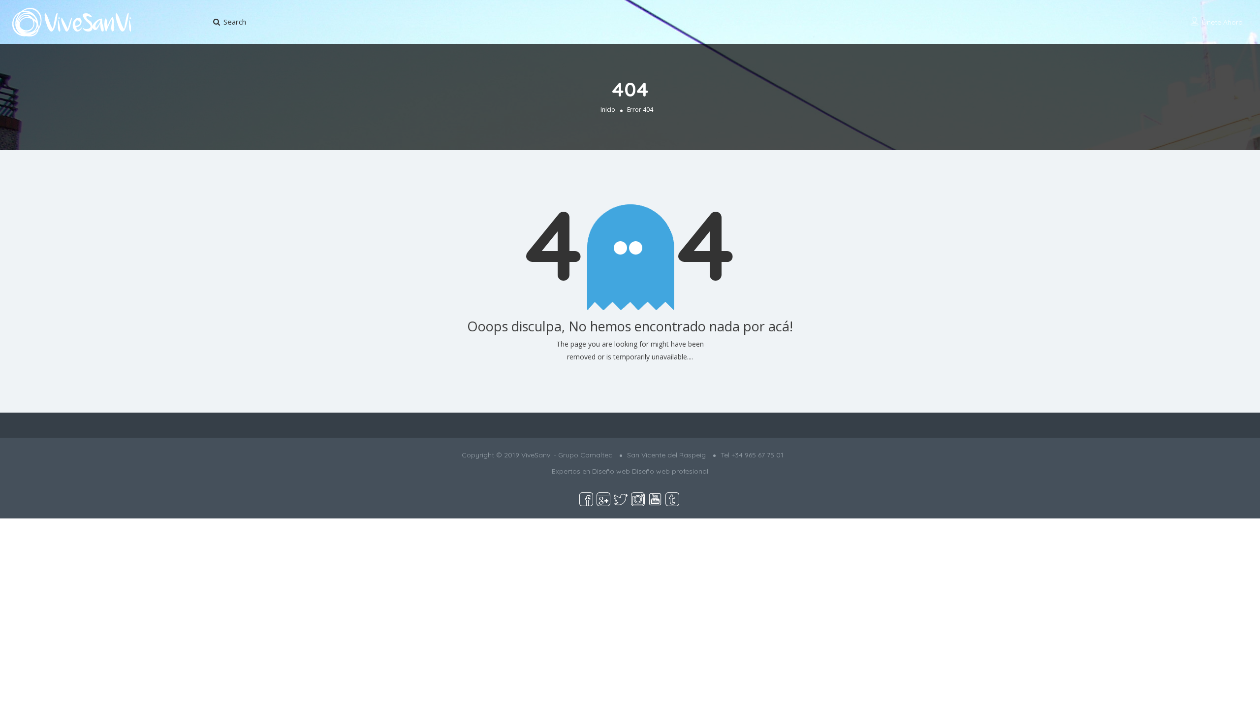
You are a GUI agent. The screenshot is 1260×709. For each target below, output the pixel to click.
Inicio (607, 109)
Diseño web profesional (670, 471)
